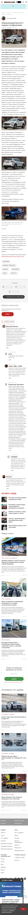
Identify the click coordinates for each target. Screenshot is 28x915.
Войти (7, 314)
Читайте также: (9, 494)
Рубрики (3, 830)
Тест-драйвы (4, 838)
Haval (4, 273)
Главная (3, 12)
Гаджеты (16, 845)
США (2, 864)
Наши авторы (18, 823)
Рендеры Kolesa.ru (19, 850)
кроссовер (6, 261)
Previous (4, 216)
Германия (3, 867)
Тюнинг (16, 835)
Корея (2, 872)
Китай (2, 861)
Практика (3, 841)
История (16, 838)
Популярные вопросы (6, 846)
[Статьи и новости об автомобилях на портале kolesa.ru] (9, 2)
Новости (9, 12)
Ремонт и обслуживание (18, 841)
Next (24, 216)
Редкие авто (17, 847)
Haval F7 (14, 273)
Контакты (3, 823)
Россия (2, 859)
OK (23, 909)
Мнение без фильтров (7, 849)
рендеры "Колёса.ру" (9, 265)
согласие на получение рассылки (15, 682)
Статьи (2, 835)
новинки (5, 269)
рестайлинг (15, 269)
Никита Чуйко (13, 18)
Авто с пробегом (18, 832)
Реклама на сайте (19, 820)
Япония (3, 870)
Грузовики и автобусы (6, 843)
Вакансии (16, 860)
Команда (3, 820)
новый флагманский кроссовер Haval (13, 256)
